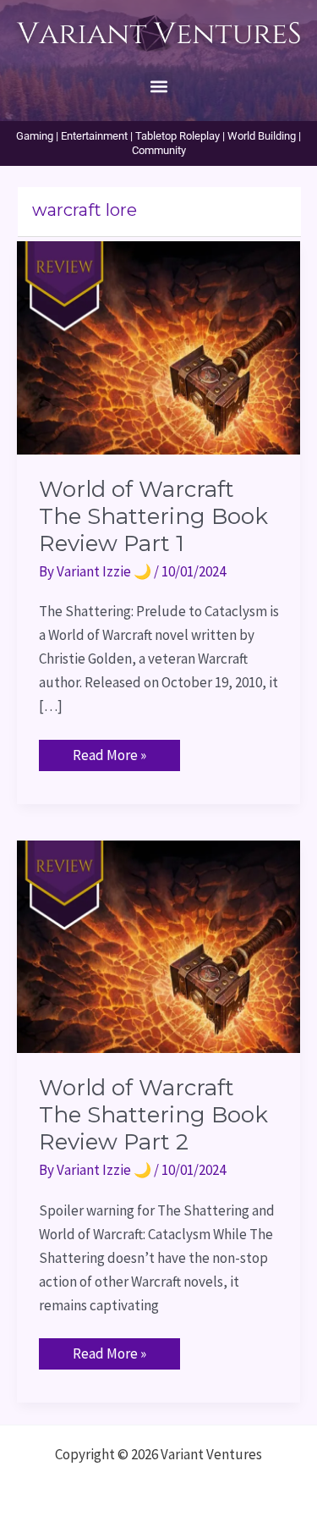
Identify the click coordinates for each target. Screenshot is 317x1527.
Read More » (109, 752)
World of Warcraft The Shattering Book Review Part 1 (153, 516)
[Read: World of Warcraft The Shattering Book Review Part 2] (158, 944)
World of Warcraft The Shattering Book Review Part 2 (153, 1114)
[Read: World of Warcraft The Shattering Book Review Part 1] (158, 346)
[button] (158, 86)
